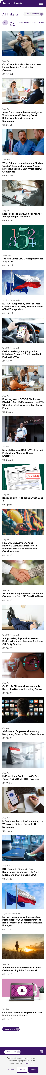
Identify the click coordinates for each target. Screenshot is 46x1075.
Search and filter (32, 14)
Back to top (11, 1052)
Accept (33, 1070)
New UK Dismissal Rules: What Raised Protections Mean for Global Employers (22, 453)
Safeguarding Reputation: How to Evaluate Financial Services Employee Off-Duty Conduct (22, 642)
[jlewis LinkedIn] (41, 1051)
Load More (10, 1029)
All (5, 23)
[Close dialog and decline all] (43, 1057)
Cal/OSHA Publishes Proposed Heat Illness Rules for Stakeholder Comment (22, 68)
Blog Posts (12, 24)
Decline (22, 1070)
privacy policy (29, 1063)
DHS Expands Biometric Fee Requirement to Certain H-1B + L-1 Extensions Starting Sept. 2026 (20, 872)
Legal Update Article (27, 23)
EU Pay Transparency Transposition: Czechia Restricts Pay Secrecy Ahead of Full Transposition (22, 307)
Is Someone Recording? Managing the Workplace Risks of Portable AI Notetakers (22, 824)
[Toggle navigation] (41, 3)
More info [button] (11, 1070)
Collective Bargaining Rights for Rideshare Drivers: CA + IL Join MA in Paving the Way (22, 355)
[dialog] (23, 1065)
